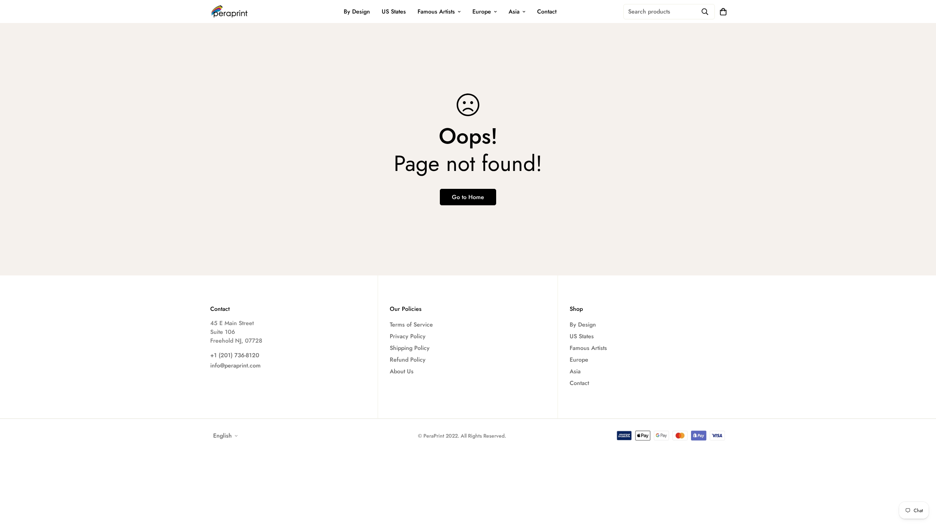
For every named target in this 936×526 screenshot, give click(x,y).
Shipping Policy (410, 348)
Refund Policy (408, 359)
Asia (514, 11)
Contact (546, 11)
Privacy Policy (408, 336)
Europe (481, 11)
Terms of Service (411, 324)
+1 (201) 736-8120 (234, 355)
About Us (402, 371)
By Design (357, 11)
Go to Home (468, 197)
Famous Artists (436, 11)
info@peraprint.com (235, 365)
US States (394, 11)
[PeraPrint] (229, 11)
